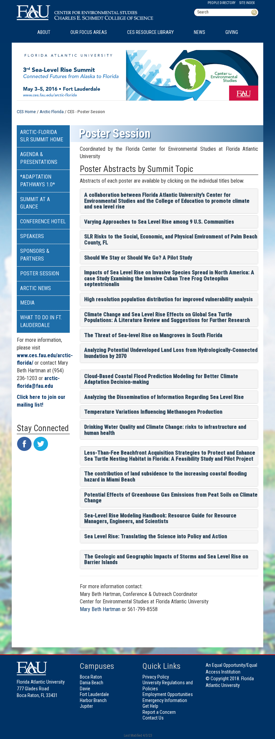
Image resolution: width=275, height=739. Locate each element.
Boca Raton (91, 677)
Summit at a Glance (35, 203)
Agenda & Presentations (38, 158)
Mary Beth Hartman (100, 609)
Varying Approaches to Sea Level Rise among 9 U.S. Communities (159, 222)
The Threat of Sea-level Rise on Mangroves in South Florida (153, 335)
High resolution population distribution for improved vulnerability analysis (168, 299)
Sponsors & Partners (34, 255)
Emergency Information (165, 700)
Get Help (150, 706)
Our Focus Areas (88, 32)
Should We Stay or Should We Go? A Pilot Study (138, 258)
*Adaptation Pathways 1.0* (37, 181)
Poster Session (39, 273)
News (199, 32)
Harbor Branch (93, 700)
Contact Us (153, 718)
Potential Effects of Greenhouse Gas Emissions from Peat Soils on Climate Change (171, 498)
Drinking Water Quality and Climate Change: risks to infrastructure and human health (165, 430)
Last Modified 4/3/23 (137, 735)
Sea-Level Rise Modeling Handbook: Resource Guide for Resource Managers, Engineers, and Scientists (160, 518)
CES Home (26, 111)
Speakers (32, 236)
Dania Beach (91, 682)
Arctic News (35, 288)
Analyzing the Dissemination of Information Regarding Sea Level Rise (164, 397)
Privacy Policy (156, 677)
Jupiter (86, 706)
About (43, 32)
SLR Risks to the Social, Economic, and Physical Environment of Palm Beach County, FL (170, 239)
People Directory (221, 3)
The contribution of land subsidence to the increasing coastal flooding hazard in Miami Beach (165, 476)
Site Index (247, 3)
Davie (85, 688)
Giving (231, 32)
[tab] (169, 201)
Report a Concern (159, 712)
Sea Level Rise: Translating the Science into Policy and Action (155, 536)
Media (27, 302)
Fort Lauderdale (94, 694)
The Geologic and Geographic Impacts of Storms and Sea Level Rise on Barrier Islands (166, 559)
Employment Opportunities (168, 694)
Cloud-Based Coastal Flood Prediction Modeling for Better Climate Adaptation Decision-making (161, 379)
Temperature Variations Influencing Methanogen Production (153, 412)
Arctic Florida (52, 111)
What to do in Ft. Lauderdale (41, 321)
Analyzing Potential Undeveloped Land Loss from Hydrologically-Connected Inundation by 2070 (171, 353)
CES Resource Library (150, 32)
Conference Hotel (43, 221)
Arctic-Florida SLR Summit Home (41, 136)
